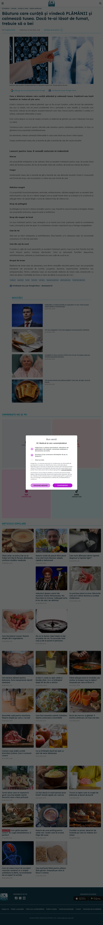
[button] (51, 460)
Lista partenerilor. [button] (66, 470)
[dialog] (51, 462)
